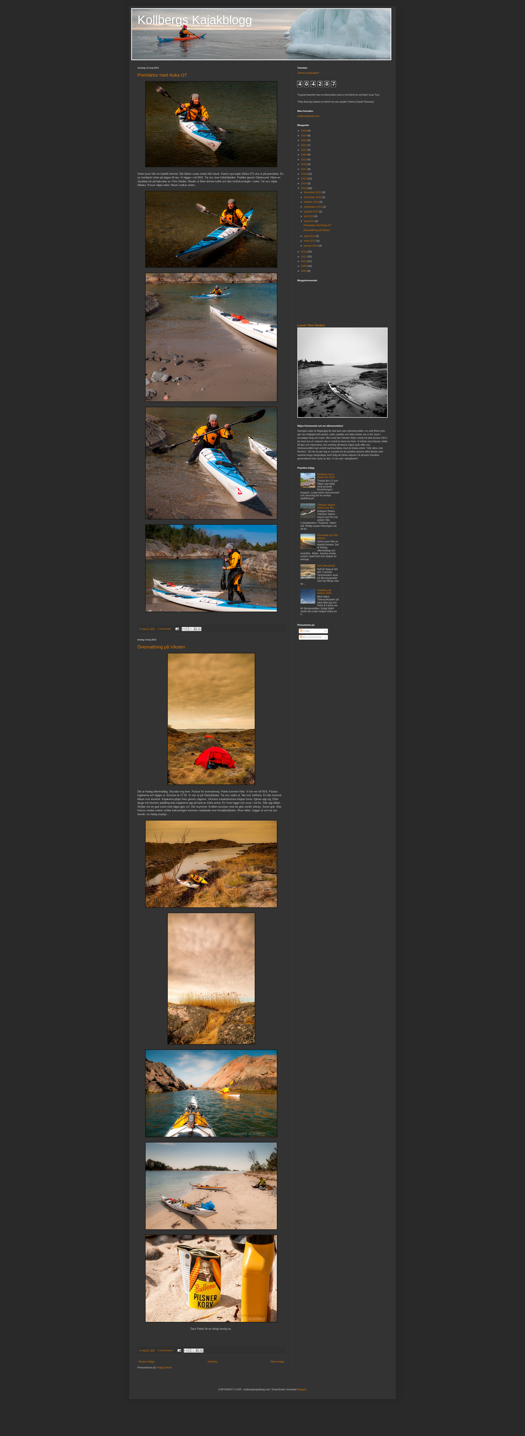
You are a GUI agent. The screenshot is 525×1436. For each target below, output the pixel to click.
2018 (304, 164)
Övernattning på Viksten (161, 646)
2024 (304, 135)
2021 (304, 149)
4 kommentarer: (166, 1350)
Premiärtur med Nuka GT (162, 75)
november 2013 (313, 197)
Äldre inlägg (277, 1361)
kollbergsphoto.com (308, 116)
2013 (304, 188)
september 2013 (313, 206)
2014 (304, 183)
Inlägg (306, 630)
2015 (304, 178)
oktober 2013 (311, 202)
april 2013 (310, 236)
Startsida (212, 1361)
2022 (304, 145)
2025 (304, 130)
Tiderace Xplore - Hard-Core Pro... (327, 506)
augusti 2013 (311, 211)
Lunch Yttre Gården (311, 325)
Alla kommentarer (312, 637)
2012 (304, 251)
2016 (304, 173)
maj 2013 (309, 221)
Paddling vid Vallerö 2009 (324, 592)
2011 (304, 256)
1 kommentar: (165, 629)
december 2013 (313, 192)
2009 (304, 266)
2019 (304, 159)
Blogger (302, 1389)
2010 (304, 261)
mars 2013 (310, 240)
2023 (304, 140)
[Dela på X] (191, 629)
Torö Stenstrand (326, 565)
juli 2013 (309, 216)
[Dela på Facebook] (195, 629)
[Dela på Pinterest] (199, 629)
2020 (304, 154)
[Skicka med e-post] (184, 629)
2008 (304, 271)
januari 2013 (311, 245)
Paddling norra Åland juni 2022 (326, 476)
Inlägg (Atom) (164, 1367)
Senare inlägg (146, 1361)
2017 (304, 169)
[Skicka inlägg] (177, 629)
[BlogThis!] (188, 629)
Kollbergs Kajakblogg (194, 20)
